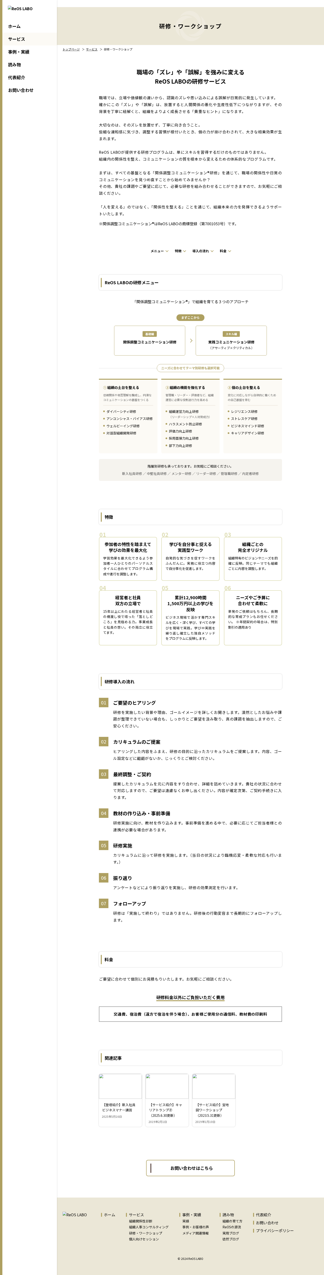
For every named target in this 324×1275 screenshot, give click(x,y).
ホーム (14, 26)
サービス (16, 39)
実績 (185, 1221)
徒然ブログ (230, 1239)
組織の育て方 (232, 1221)
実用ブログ (230, 1233)
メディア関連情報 (195, 1233)
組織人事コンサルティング (149, 1227)
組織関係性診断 (140, 1221)
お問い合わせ (21, 90)
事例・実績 (18, 52)
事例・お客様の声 (195, 1227)
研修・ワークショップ (145, 1233)
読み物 (14, 64)
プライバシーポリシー (275, 1230)
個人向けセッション (144, 1239)
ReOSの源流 (231, 1227)
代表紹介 (16, 77)
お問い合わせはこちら (191, 1168)
